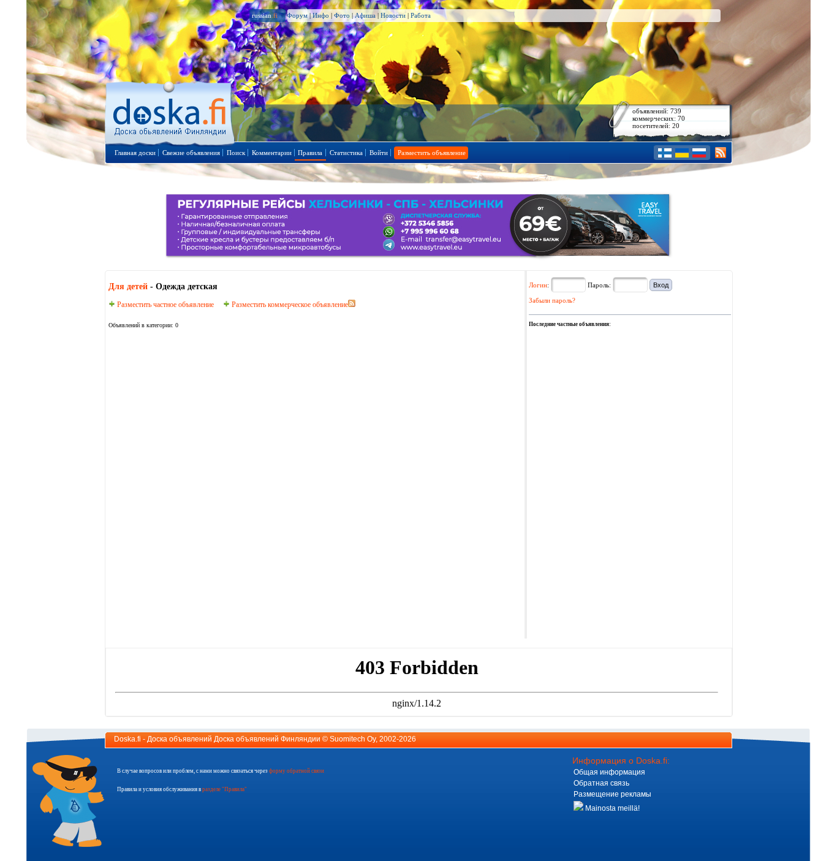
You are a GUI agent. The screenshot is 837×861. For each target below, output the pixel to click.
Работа (421, 15)
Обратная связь (601, 783)
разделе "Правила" (224, 789)
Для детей (128, 286)
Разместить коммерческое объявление (289, 304)
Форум (297, 15)
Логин (538, 285)
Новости (393, 15)
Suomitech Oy (353, 739)
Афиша (365, 15)
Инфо (320, 15)
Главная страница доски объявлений (171, 111)
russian (265, 15)
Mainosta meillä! (611, 808)
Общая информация (609, 772)
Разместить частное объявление (164, 304)
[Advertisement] (621, 405)
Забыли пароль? (552, 300)
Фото (342, 15)
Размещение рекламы (612, 794)
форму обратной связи (296, 771)
